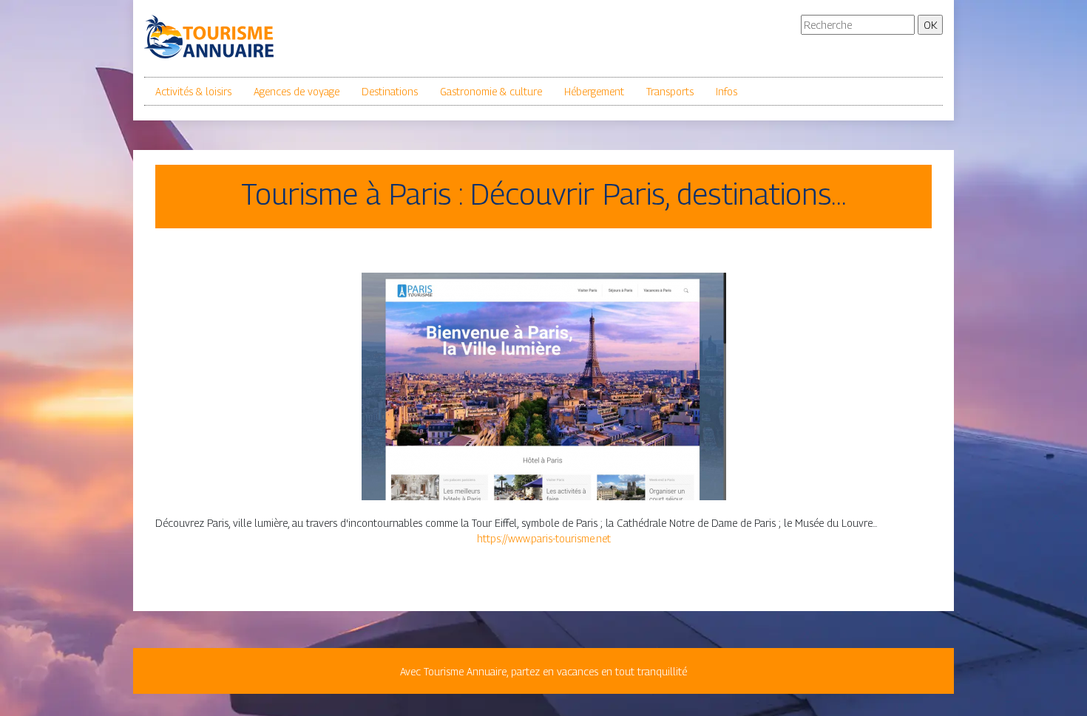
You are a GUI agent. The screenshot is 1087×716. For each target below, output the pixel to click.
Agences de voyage (296, 91)
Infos (726, 91)
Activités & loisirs (193, 91)
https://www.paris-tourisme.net (544, 538)
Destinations (390, 91)
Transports (670, 91)
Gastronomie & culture (491, 91)
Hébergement (594, 91)
